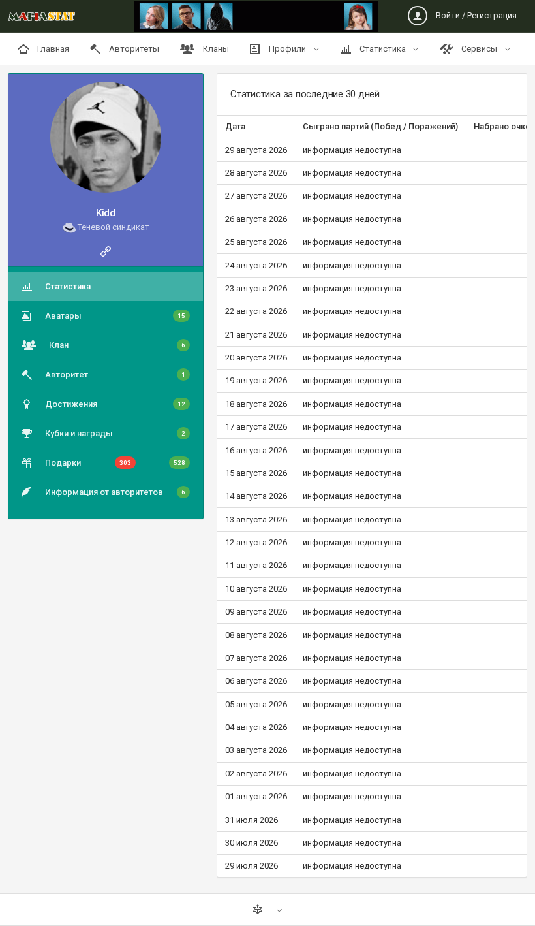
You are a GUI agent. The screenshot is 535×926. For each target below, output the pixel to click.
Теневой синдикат (112, 227)
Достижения (115, 404)
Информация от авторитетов (115, 492)
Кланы (215, 49)
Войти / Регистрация (475, 15)
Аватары (115, 316)
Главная (52, 49)
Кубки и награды (115, 433)
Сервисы (479, 49)
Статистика (383, 49)
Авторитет (115, 374)
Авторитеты (133, 49)
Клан (117, 345)
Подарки (115, 463)
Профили (287, 49)
